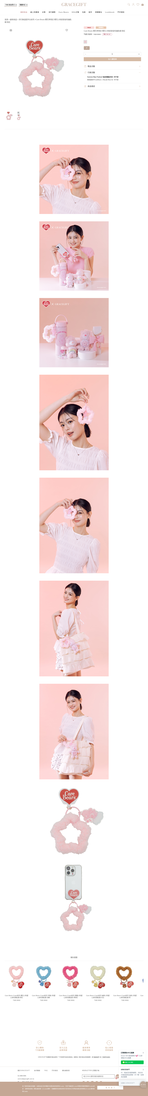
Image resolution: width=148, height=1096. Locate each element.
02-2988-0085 (22, 1076)
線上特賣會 (34, 12)
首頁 (6, 19)
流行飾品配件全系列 (26, 19)
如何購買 (37, 1070)
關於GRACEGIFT (24, 1070)
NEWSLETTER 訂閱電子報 (90, 1070)
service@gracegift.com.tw (26, 1079)
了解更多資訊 (106, 1057)
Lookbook (110, 12)
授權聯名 (98, 12)
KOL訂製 (75, 12)
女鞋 (44, 12)
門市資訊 (121, 12)
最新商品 (23, 12)
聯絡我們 (96, 1057)
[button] (70, 68)
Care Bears (64, 12)
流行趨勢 (52, 12)
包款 (84, 12)
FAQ (46, 1070)
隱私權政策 (66, 1070)
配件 (90, 12)
